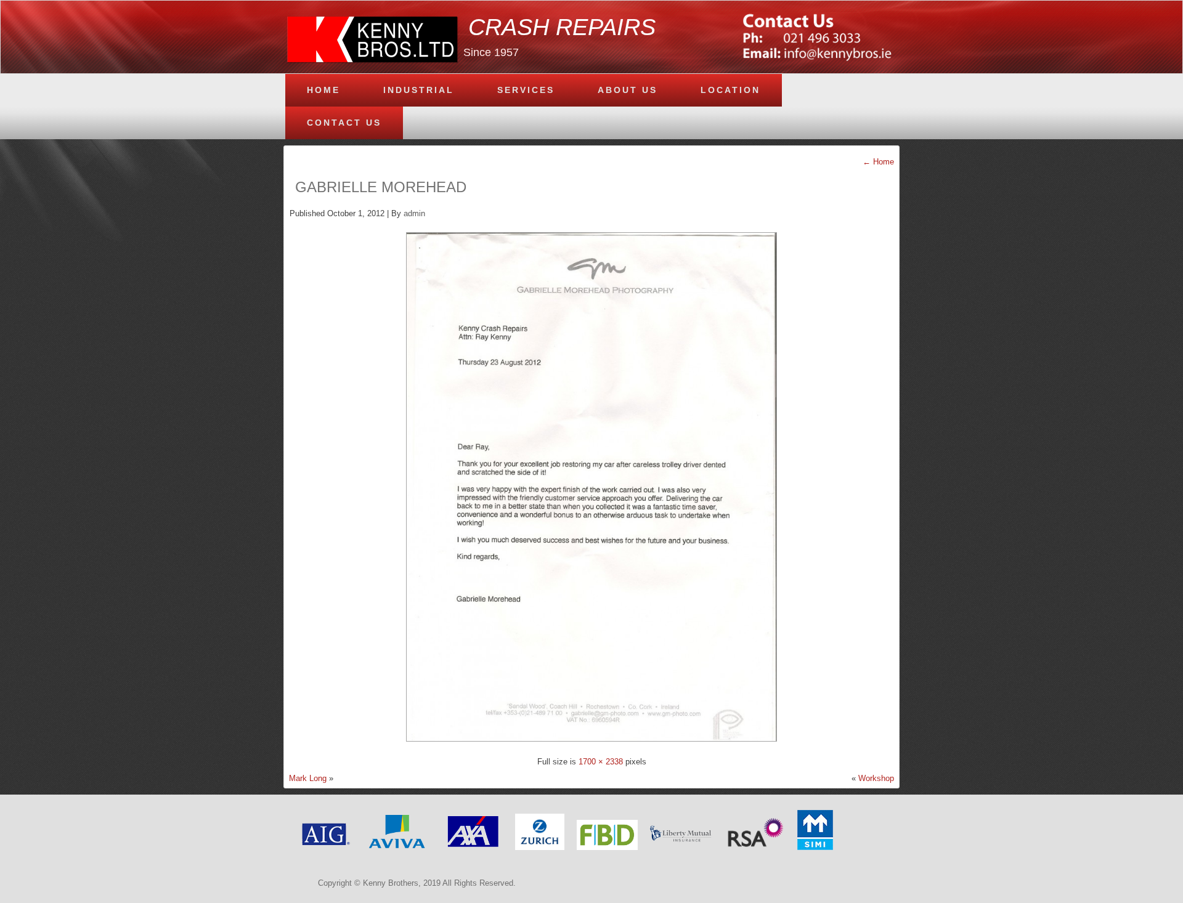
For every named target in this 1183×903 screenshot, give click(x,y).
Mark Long (308, 778)
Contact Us (344, 123)
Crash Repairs (562, 27)
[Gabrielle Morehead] (591, 745)
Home (323, 90)
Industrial (418, 90)
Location (730, 90)
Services (526, 90)
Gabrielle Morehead (380, 187)
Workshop (876, 778)
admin (414, 213)
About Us (627, 90)
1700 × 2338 (601, 761)
